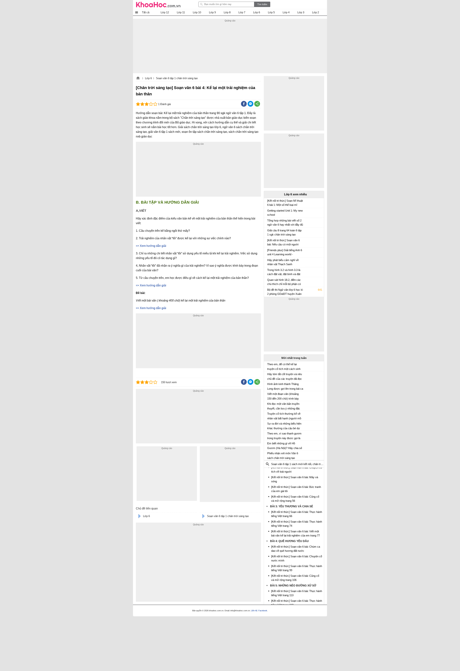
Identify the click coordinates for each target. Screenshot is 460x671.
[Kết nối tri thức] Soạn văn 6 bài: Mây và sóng (294, 479)
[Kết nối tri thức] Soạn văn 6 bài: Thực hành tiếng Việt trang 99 (296, 568)
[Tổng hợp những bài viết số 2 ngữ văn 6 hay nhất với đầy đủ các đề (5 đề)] (269, 222)
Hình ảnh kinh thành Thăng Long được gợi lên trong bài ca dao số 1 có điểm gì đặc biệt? (285, 386)
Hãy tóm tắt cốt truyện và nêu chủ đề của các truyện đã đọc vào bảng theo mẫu (284, 376)
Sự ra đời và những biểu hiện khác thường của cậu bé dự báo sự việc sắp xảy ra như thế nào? (284, 426)
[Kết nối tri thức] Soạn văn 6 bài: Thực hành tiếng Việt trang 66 (296, 514)
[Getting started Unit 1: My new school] (269, 212)
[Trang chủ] (158, 4)
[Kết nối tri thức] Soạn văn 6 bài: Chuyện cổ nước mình (296, 558)
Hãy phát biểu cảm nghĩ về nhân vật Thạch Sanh (283, 262)
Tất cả (145, 12)
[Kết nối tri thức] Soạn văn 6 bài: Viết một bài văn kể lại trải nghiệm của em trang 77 (295, 533)
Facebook (262, 610)
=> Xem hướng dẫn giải (151, 245)
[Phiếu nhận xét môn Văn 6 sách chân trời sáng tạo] (269, 455)
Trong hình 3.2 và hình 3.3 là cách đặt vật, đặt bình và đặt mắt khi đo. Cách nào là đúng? (285, 272)
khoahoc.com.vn (138, 78)
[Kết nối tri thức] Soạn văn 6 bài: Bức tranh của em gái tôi (296, 489)
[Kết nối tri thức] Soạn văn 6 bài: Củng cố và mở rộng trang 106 (295, 577)
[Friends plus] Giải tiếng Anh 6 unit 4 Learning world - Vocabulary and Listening (284, 253)
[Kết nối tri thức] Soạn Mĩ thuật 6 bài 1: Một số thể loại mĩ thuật (285, 203)
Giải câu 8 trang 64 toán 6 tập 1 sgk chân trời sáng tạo (284, 232)
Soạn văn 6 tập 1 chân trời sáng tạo (177, 78)
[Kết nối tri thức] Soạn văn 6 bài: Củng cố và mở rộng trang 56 (295, 498)
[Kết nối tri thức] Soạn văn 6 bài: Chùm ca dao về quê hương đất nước (295, 548)
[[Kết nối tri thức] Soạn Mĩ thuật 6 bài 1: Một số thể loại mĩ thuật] (269, 202)
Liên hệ (254, 610)
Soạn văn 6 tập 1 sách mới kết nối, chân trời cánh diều (303, 464)
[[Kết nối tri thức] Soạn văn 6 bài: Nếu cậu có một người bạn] (269, 242)
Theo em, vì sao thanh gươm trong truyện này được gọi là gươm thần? (284, 436)
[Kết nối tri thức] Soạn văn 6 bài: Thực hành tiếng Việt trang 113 (296, 593)
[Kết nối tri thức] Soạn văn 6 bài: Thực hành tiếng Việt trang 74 (296, 523)
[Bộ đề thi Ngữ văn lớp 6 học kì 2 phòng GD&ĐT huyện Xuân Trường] (269, 291)
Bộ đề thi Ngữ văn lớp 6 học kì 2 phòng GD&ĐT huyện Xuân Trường (285, 292)
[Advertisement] (230, 48)
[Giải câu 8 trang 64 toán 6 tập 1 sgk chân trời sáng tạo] (269, 232)
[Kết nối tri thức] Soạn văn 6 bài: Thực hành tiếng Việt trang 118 (296, 602)
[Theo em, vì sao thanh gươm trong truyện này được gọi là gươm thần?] (269, 435)
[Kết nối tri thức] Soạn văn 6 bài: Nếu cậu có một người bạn (283, 243)
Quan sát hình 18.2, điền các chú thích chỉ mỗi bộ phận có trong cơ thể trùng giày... (284, 282)
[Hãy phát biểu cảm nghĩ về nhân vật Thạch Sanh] (269, 262)
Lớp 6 (148, 78)
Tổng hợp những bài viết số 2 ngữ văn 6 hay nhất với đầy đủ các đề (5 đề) (285, 223)
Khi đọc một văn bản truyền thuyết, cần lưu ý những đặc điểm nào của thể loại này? (283, 406)
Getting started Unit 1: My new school (285, 212)
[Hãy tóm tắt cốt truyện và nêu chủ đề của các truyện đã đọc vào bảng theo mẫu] (269, 375)
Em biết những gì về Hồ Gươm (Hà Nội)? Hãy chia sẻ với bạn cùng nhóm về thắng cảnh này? (284, 446)
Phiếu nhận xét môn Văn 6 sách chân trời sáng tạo (282, 455)
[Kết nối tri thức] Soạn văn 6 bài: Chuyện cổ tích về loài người (296, 469)
